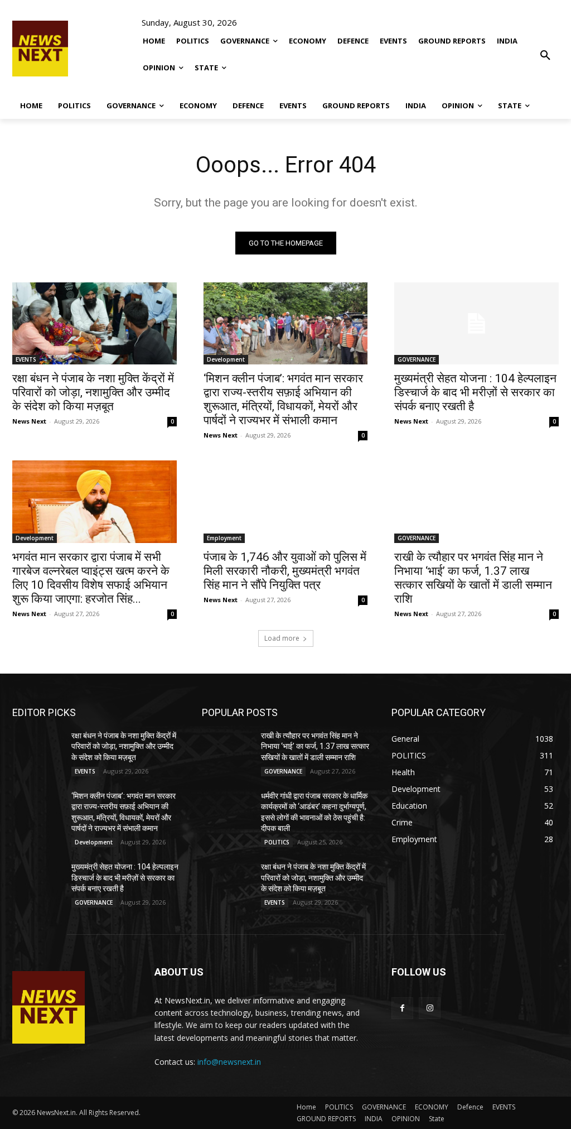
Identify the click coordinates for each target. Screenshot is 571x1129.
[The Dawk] (40, 48)
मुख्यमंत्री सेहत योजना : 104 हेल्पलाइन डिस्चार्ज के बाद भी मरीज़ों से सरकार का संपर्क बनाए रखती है (475, 392)
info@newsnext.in (229, 1061)
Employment (224, 538)
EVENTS (26, 359)
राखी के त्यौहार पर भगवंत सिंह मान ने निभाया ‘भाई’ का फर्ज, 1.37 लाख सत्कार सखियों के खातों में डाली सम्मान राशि (473, 578)
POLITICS (276, 842)
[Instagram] (430, 1008)
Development (226, 359)
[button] (545, 47)
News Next (29, 421)
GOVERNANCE (416, 359)
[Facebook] (402, 1008)
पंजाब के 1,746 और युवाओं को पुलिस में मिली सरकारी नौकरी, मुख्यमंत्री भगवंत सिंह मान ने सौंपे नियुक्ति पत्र (285, 571)
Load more (281, 638)
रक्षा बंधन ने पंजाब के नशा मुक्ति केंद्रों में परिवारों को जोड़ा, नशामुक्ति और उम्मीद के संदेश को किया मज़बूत (93, 392)
